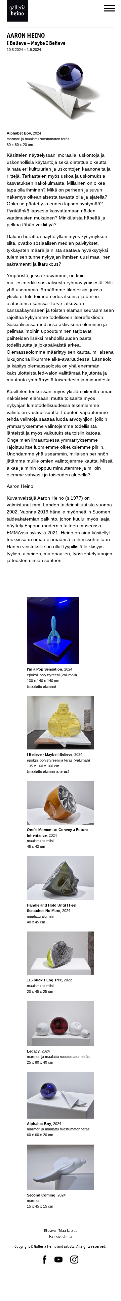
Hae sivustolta (60, 1236)
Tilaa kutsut (67, 1230)
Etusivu (50, 1230)
